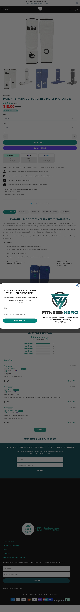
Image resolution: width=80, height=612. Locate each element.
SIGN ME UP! (20, 320)
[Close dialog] (78, 285)
